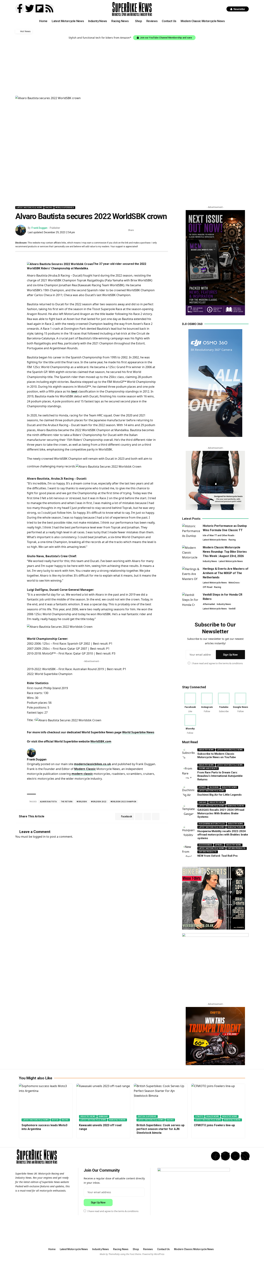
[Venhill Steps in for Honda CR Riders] (191, 599)
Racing (48, 207)
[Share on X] (143, 230)
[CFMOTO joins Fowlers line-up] (218, 1102)
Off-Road (207, 587)
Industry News (210, 561)
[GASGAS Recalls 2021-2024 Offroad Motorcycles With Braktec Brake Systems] (188, 810)
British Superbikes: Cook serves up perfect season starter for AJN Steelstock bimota (160, 1129)
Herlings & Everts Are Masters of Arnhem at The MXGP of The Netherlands (225, 573)
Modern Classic (85, 769)
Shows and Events (208, 768)
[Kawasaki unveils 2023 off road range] (103, 1102)
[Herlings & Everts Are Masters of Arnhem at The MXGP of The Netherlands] (191, 573)
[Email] (154, 230)
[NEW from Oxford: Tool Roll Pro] (188, 850)
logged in (39, 837)
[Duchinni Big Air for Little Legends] (188, 791)
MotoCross (234, 582)
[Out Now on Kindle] (215, 262)
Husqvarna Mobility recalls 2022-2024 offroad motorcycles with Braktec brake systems (222, 835)
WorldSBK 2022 (98, 802)
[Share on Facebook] (137, 230)
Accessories (205, 845)
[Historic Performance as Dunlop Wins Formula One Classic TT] (191, 530)
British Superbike (147, 1116)
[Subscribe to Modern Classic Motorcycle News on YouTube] (188, 754)
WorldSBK (82, 802)
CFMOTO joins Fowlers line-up (214, 1125)
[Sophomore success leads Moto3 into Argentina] (46, 1102)
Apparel (203, 787)
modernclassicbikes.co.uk (92, 764)
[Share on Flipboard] (148, 230)
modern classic (82, 774)
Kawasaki (103, 1116)
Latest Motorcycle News (29, 207)
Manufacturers (236, 806)
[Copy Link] (159, 230)
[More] (165, 230)
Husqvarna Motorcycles (212, 824)
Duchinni (214, 787)
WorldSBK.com (100, 741)
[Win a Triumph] (215, 1036)
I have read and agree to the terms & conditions (217, 663)
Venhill (232, 608)
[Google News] (241, 703)
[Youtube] (224, 703)
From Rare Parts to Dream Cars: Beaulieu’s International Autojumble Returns (220, 776)
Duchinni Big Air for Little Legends (219, 794)
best (74, 391)
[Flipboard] (39, 8)
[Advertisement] (132, 67)
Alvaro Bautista (48, 802)
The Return (66, 802)
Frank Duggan (39, 227)
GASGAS (202, 802)
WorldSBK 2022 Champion (123, 802)
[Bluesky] (190, 724)
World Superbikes (64, 207)
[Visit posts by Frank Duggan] (20, 230)
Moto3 (55, 1120)
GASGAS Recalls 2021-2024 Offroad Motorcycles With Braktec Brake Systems (220, 813)
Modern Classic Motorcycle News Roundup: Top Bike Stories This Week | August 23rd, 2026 (225, 552)
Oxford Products (237, 848)
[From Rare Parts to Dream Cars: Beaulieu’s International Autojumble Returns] (188, 772)
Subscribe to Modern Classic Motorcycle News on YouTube (216, 755)
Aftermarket (209, 604)
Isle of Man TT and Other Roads (218, 535)
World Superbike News (138, 732)
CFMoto (199, 1116)
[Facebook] (190, 703)
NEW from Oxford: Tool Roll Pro (217, 855)
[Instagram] (207, 703)
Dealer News (212, 1116)
